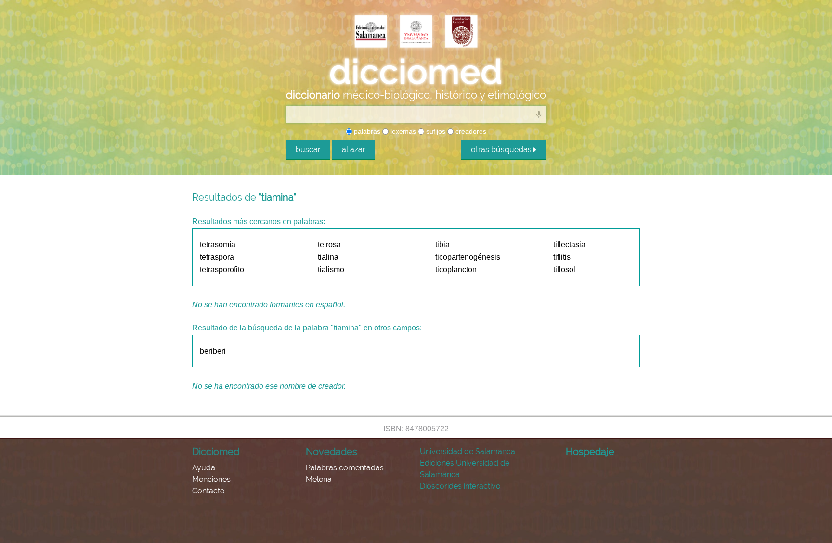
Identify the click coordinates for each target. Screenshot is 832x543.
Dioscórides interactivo (460, 486)
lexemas (402, 131)
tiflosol (564, 269)
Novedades (331, 451)
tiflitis (562, 257)
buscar (308, 149)
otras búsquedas (502, 149)
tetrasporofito (222, 269)
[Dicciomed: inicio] (416, 71)
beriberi (213, 351)
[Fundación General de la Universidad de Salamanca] (461, 32)
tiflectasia (569, 244)
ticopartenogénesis (467, 257)
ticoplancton (456, 269)
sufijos (434, 131)
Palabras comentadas (345, 467)
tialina (328, 257)
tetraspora (217, 257)
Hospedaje (590, 451)
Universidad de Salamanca (467, 451)
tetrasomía (217, 244)
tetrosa (329, 244)
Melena (319, 479)
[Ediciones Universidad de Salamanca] (370, 32)
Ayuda (203, 467)
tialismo (331, 269)
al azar (353, 149)
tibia (442, 244)
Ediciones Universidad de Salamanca (464, 468)
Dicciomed (215, 451)
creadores (470, 131)
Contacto (208, 490)
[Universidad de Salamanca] (416, 32)
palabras (366, 131)
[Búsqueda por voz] (539, 114)
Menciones (211, 479)
